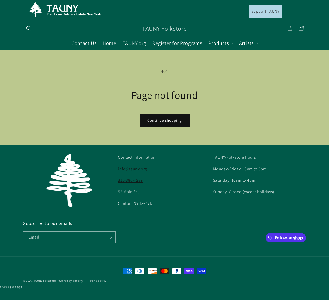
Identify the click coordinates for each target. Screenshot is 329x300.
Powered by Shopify (70, 281)
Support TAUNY (265, 11)
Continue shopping (164, 120)
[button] (28, 28)
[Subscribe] (109, 237)
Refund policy (97, 281)
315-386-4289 (130, 180)
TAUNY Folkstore (45, 281)
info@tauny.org (132, 169)
